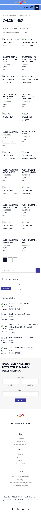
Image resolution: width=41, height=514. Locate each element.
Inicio (4, 15)
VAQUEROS (20, 442)
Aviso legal (20, 480)
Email (20, 390)
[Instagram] (18, 509)
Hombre (10, 15)
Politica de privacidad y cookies (20, 483)
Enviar (20, 400)
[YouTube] (23, 509)
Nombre (20, 378)
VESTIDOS (20, 463)
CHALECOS (20, 457)
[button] (3, 7)
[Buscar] (38, 270)
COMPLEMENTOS (20, 15)
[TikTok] (29, 509)
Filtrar (6, 288)
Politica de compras (20, 486)
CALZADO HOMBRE (20, 445)
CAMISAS (20, 439)
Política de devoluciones (20, 476)
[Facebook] (12, 509)
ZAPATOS (20, 460)
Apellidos (30, 385)
